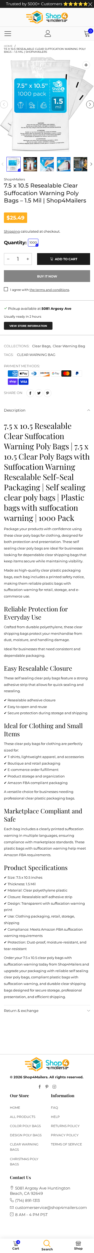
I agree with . (40, 290)
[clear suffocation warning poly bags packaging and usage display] (80, 164)
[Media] (86, 65)
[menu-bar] (8, 33)
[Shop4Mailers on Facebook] (40, 1087)
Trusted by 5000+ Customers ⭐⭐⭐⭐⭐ (47, 3)
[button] (4, 104)
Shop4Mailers (14, 179)
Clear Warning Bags (24, 1146)
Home (15, 1108)
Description (14, 410)
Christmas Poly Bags (24, 1161)
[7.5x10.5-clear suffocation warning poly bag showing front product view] (30, 164)
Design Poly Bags (26, 1135)
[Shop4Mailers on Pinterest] (47, 1087)
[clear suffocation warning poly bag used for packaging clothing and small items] (47, 164)
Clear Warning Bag (69, 346)
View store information (28, 326)
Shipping (12, 231)
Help (55, 1117)
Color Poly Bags (25, 1126)
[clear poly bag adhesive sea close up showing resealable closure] (64, 164)
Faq (54, 1108)
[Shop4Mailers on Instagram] (54, 1087)
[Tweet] (39, 393)
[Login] (48, 33)
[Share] (30, 393)
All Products (22, 1117)
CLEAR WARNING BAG (36, 355)
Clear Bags (41, 346)
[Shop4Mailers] (47, 17)
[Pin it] (47, 393)
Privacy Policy (65, 1135)
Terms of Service (66, 1144)
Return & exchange (21, 1010)
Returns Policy (65, 1126)
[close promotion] (90, 4)
